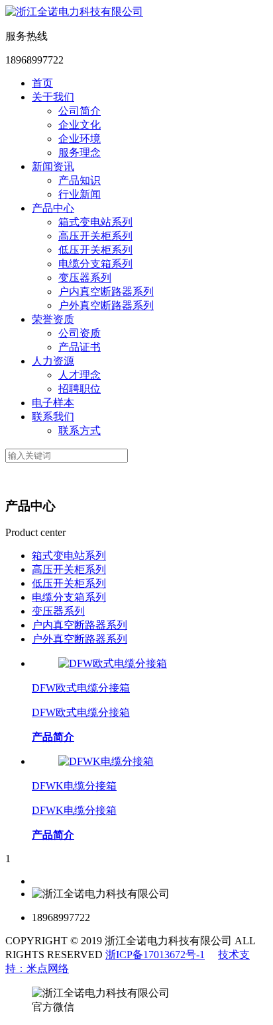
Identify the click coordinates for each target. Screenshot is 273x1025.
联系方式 (79, 430)
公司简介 (79, 110)
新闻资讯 (53, 166)
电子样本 (53, 402)
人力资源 (53, 361)
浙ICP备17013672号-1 (155, 954)
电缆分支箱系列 (95, 263)
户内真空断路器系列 (106, 291)
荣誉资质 (53, 319)
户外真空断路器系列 (106, 305)
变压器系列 (84, 277)
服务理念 (79, 152)
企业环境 (79, 138)
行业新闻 (79, 194)
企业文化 (79, 124)
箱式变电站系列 (95, 222)
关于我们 (53, 97)
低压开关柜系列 (95, 249)
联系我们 (53, 416)
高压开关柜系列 (95, 236)
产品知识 (79, 180)
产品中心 (53, 208)
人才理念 (79, 374)
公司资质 (79, 333)
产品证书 (79, 347)
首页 (42, 83)
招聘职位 (79, 388)
